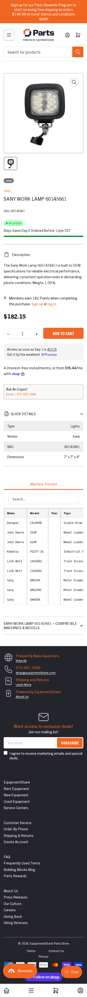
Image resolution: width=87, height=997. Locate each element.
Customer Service (17, 822)
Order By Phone (16, 828)
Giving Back (13, 916)
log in (52, 303)
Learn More (23, 684)
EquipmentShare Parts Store (49, 943)
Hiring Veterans (16, 922)
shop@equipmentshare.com (36, 672)
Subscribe (70, 743)
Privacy (43, 956)
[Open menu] (9, 35)
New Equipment (16, 794)
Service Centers (16, 807)
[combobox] (43, 52)
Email (10, 394)
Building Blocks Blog (19, 869)
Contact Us (56, 951)
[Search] (77, 52)
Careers (10, 909)
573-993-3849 (26, 394)
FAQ (7, 856)
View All (21, 660)
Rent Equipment (16, 788)
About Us (22, 696)
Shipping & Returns (19, 835)
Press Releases (16, 897)
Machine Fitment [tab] (43, 484)
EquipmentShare (17, 782)
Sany (7, 190)
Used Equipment (17, 801)
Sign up (37, 303)
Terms (30, 951)
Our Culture (12, 903)
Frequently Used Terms (22, 863)
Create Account (16, 841)
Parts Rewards (15, 875)
